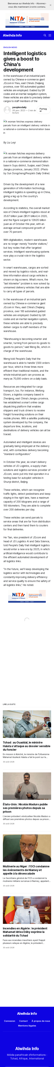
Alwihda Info (12, 35)
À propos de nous (41, 1021)
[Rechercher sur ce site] (45, 35)
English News (10, 47)
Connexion (9, 1021)
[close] (50, 5)
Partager (43, 109)
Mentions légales (27, 1025)
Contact (23, 1021)
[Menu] (50, 35)
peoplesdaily (19, 107)
